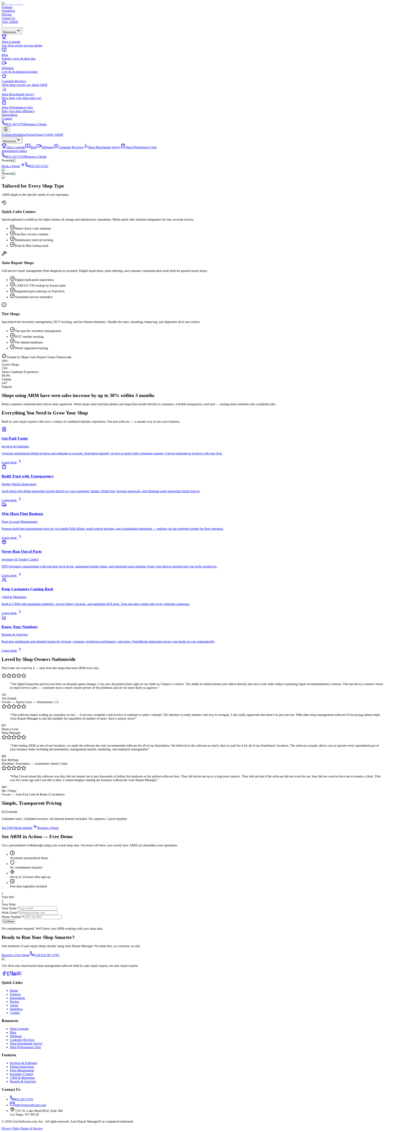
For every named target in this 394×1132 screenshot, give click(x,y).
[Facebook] (4, 974)
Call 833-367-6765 (47, 955)
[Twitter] (9, 974)
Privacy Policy (11, 1128)
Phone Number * (13, 917)
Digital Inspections (22, 1066)
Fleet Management (22, 1070)
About (14, 1005)
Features (7, 7)
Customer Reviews (70, 147)
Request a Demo (36, 124)
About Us (8, 18)
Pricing (6, 14)
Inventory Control (21, 1074)
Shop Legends (16, 147)
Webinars (47, 147)
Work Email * (11, 912)
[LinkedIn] (13, 974)
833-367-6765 (16, 124)
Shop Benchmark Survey (104, 147)
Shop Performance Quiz (141, 147)
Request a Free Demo (16, 955)
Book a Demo (11, 166)
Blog (33, 147)
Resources (9, 32)
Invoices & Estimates (23, 1063)
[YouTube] (18, 974)
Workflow (8, 11)
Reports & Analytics (23, 1081)
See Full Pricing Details (17, 828)
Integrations (9, 115)
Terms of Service (31, 1128)
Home (14, 990)
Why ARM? (10, 22)
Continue (8, 921)
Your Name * (10, 908)
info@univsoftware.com (30, 1105)
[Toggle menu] (6, 129)
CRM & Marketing (22, 1077)
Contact (7, 118)
